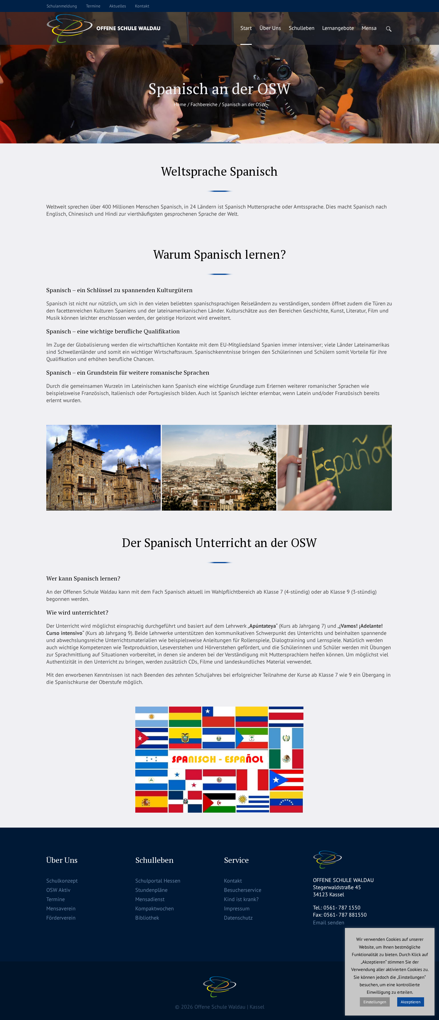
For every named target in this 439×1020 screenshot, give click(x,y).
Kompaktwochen (154, 908)
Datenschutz (238, 917)
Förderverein (61, 917)
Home (180, 104)
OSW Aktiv (58, 889)
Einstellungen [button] (374, 1001)
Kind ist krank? (241, 899)
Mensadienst (150, 899)
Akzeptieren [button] (410, 1001)
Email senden (328, 922)
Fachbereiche (204, 104)
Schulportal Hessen (157, 880)
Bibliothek (147, 917)
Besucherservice (242, 889)
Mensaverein (61, 908)
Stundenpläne (151, 889)
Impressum (237, 908)
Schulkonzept (62, 880)
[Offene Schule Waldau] (219, 986)
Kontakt (233, 880)
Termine (55, 899)
